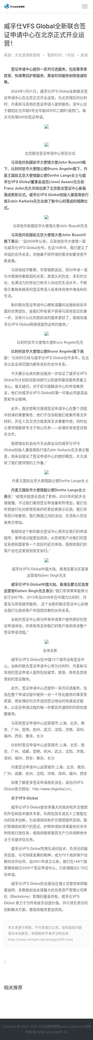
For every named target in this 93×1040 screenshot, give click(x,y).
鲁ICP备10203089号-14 (50, 1032)
